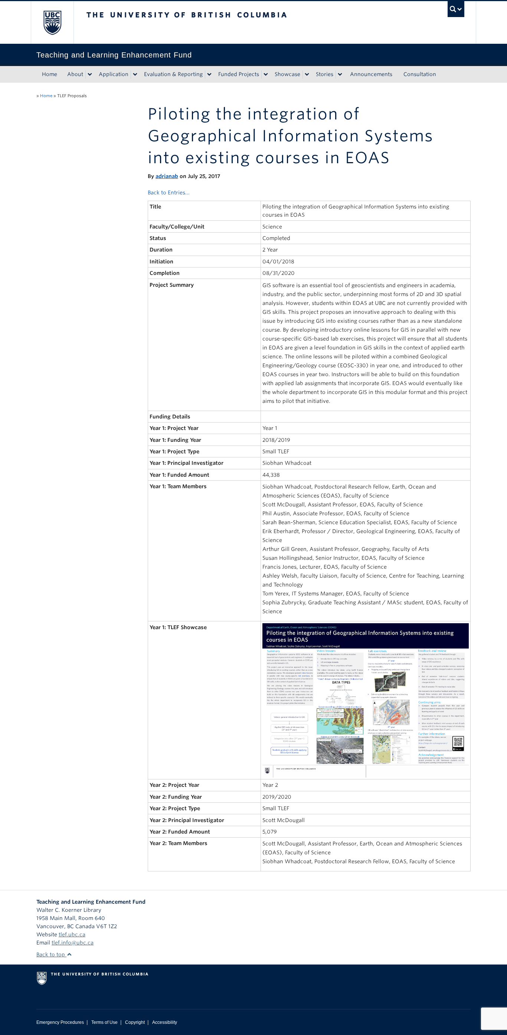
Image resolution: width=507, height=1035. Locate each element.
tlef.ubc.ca (72, 934)
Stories (324, 74)
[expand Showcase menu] (306, 74)
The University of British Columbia (52, 22)
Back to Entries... (169, 193)
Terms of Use (104, 1022)
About (75, 74)
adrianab (167, 176)
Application (113, 74)
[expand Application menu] (135, 74)
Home (49, 74)
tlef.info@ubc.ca (73, 943)
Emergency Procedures (60, 1022)
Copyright (135, 1022)
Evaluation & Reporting (173, 74)
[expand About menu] (89, 74)
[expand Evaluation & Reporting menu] (209, 74)
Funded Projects (238, 74)
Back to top (51, 954)
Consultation (419, 74)
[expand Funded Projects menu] (265, 74)
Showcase (287, 74)
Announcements (371, 74)
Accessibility (164, 1022)
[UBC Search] (456, 9)
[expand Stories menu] (340, 74)
